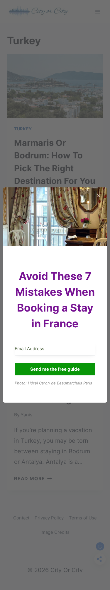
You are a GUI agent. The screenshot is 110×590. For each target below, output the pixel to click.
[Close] (99, 195)
